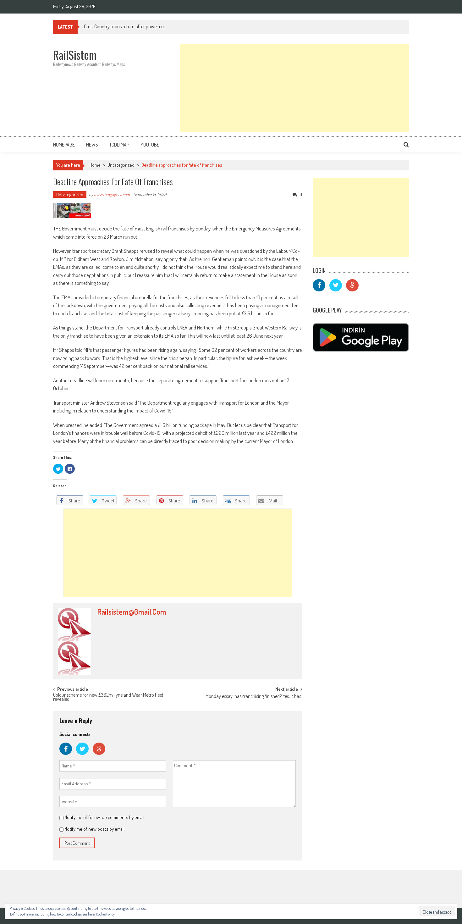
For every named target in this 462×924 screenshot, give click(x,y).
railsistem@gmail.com (112, 194)
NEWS (92, 144)
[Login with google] (100, 756)
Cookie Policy (105, 914)
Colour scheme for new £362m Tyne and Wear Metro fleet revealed (108, 697)
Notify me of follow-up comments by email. (104, 817)
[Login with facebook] (67, 756)
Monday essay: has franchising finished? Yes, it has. (254, 696)
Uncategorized (121, 165)
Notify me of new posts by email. (94, 829)
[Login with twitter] (84, 756)
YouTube (149, 144)
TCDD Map (119, 144)
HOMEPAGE (64, 144)
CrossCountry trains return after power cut (124, 26)
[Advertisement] (294, 88)
